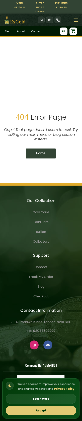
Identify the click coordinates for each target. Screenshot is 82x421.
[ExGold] (15, 19)
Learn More (41, 399)
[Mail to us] (47, 344)
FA (63, 31)
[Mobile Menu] (75, 20)
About (21, 31)
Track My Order (41, 276)
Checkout (41, 296)
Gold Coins (41, 212)
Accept (41, 410)
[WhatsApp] (41, 20)
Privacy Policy (64, 389)
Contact (36, 31)
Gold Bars (41, 222)
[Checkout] (73, 31)
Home (40, 153)
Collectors (41, 241)
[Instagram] (49, 20)
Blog (8, 31)
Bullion (41, 231)
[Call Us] (58, 20)
